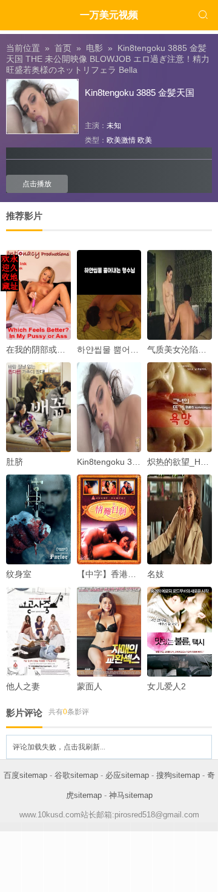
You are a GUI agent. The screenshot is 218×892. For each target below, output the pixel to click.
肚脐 (14, 462)
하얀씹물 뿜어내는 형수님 (126, 349)
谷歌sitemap (76, 775)
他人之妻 (23, 686)
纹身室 (18, 574)
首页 (62, 48)
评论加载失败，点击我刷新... (59, 747)
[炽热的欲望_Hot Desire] (179, 407)
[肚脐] (38, 407)
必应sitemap (127, 775)
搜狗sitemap (178, 775)
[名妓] (179, 519)
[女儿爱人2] (179, 632)
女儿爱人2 (166, 686)
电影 (94, 48)
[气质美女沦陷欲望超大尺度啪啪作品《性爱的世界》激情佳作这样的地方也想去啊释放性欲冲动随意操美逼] (179, 295)
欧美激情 (121, 140)
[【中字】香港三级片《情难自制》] (109, 519)
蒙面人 (89, 686)
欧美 (144, 140)
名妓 (155, 574)
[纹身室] (38, 519)
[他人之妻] (38, 632)
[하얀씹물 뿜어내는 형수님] (109, 295)
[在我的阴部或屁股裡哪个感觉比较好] (38, 295)
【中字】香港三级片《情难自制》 (140, 574)
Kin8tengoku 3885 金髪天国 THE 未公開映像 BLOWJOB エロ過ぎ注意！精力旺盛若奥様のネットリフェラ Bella (108, 59)
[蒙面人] (109, 632)
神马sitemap (131, 795)
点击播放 (36, 184)
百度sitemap (25, 775)
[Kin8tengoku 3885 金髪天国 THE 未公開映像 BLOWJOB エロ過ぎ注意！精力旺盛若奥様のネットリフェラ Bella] (109, 407)
